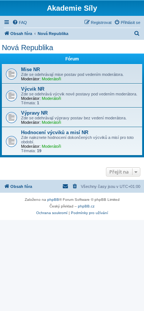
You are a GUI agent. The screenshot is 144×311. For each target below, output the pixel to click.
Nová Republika (27, 47)
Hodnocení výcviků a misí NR (54, 132)
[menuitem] (19, 22)
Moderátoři (51, 79)
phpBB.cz (86, 206)
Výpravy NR (34, 113)
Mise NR (30, 69)
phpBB (53, 200)
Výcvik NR (32, 89)
